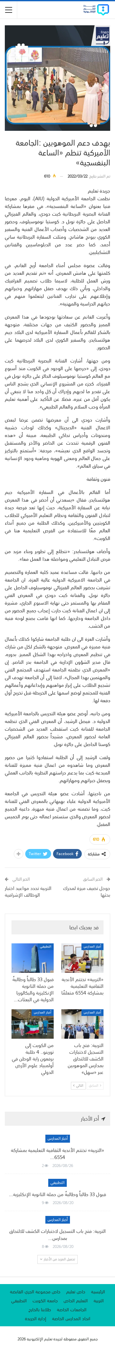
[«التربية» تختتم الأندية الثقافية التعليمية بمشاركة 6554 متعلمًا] (82, 958)
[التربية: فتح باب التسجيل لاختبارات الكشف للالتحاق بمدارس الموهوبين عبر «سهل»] (82, 1024)
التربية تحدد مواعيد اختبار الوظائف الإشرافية (28, 891)
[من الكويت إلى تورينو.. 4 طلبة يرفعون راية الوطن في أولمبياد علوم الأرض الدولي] (33, 1024)
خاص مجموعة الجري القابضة (35, 1291)
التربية (99, 1300)
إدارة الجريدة (35, 1318)
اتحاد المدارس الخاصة (71, 1318)
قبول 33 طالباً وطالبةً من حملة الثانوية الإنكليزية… (57, 1194)
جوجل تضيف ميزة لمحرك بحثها (86, 891)
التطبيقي (45, 946)
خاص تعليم (75, 1291)
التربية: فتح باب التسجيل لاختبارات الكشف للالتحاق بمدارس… (57, 1234)
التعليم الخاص (76, 1300)
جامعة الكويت (45, 1300)
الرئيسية (98, 1291)
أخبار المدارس (92, 946)
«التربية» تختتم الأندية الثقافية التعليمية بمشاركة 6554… (57, 1153)
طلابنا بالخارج (39, 1309)
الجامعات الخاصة (72, 1309)
